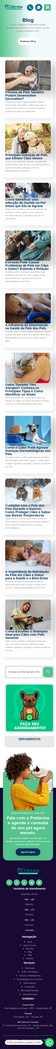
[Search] (48, 672)
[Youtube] (32, 882)
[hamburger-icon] (47, 7)
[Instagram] (17, 882)
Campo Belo (28, 1005)
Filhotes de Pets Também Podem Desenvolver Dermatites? (24, 95)
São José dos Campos (28, 1022)
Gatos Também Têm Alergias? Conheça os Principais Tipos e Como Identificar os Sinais (24, 389)
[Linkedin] (39, 882)
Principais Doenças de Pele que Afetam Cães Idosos (26, 156)
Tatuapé (28, 1013)
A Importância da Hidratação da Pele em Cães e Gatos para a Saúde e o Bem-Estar (27, 575)
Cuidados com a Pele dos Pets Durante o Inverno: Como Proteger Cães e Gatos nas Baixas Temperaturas (27, 510)
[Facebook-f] (9, 882)
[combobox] (24, 672)
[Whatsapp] (24, 882)
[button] (49, 1042)
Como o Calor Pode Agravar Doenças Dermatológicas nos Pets (27, 451)
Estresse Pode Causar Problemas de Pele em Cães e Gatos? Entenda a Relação (27, 265)
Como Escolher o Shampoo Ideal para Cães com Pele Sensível (26, 634)
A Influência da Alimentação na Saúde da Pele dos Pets (26, 326)
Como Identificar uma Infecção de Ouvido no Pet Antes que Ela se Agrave (25, 203)
